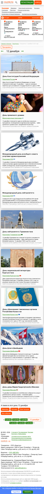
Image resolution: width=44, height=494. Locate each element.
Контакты (14, 434)
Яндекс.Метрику (35, 488)
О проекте (14, 432)
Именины (13, 8)
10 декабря (15, 419)
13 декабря (13, 423)
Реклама (30, 432)
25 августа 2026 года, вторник (8, 23)
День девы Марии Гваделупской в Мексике (20, 387)
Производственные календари (11, 12)
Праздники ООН (7, 159)
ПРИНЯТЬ (27, 492)
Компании (5, 10)
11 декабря (23, 419)
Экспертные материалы (29, 14)
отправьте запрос (15, 483)
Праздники (5, 8)
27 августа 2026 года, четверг (36, 23)
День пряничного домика (13, 115)
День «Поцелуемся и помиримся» (9, 29)
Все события (6, 413)
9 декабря (8, 419)
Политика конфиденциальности (21, 440)
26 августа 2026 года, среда (22, 23)
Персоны (13, 10)
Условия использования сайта (21, 436)
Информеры (22, 434)
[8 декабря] (3, 419)
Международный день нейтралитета (18, 193)
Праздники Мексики (9, 390)
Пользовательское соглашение (21, 438)
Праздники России (8, 79)
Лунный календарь (23, 10)
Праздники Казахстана (10, 314)
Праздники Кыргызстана (10, 276)
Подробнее (16, 492)
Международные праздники (12, 118)
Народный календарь (25, 8)
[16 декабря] (34, 422)
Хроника (36, 8)
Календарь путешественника (11, 14)
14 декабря (21, 423)
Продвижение (22, 432)
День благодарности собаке (23, 28)
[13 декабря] (22, 51)
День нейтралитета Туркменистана (17, 232)
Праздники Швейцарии (10, 351)
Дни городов (24, 409)
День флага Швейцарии (12, 348)
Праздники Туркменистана (11, 235)
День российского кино (37, 28)
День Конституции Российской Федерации (20, 76)
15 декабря (29, 423)
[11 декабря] (2, 51)
